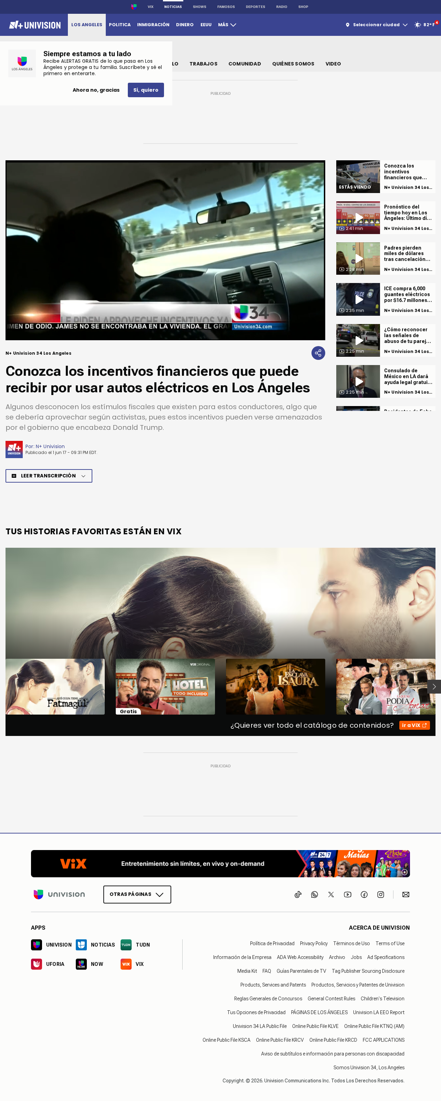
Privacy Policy (314, 943)
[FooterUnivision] (59, 894)
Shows (199, 7)
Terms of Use (390, 943)
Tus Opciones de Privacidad (256, 1012)
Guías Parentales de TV (301, 971)
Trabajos (203, 63)
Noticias (173, 7)
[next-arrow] (434, 687)
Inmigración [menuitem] (153, 25)
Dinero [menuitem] (185, 25)
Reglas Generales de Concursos (268, 998)
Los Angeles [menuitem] (86, 25)
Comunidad (244, 63)
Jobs (356, 957)
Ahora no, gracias (96, 90)
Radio (281, 7)
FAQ (267, 971)
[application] (165, 250)
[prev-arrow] (1, 686)
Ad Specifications (385, 957)
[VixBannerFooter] (220, 863)
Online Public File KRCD (333, 1040)
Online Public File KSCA (226, 1040)
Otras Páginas (130, 894)
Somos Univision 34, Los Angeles (369, 1067)
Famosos (226, 7)
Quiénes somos (293, 63)
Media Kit (247, 971)
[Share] (318, 353)
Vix (150, 7)
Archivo (337, 957)
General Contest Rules (331, 998)
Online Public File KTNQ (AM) (374, 1026)
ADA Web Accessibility (300, 957)
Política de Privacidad (272, 943)
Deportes (255, 7)
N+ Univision (50, 446)
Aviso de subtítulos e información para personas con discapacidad (332, 1054)
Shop (303, 7)
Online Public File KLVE (315, 1026)
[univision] (34, 25)
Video (333, 63)
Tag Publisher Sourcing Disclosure (368, 971)
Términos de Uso (351, 943)
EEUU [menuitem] (206, 25)
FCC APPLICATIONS (383, 1040)
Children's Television (382, 998)
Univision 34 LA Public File (260, 1026)
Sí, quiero (145, 90)
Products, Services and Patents (273, 985)
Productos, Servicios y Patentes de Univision (357, 985)
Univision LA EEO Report (378, 1012)
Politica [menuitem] (120, 25)
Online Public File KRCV (280, 1040)
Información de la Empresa (242, 957)
